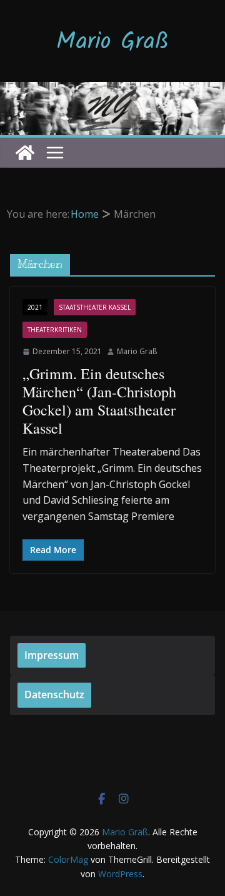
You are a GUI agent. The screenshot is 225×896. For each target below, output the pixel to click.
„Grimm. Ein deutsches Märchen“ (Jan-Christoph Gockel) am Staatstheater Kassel (99, 400)
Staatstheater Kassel (95, 307)
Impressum (51, 655)
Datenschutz (54, 694)
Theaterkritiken (55, 329)
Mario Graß (112, 42)
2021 (35, 307)
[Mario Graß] (25, 153)
